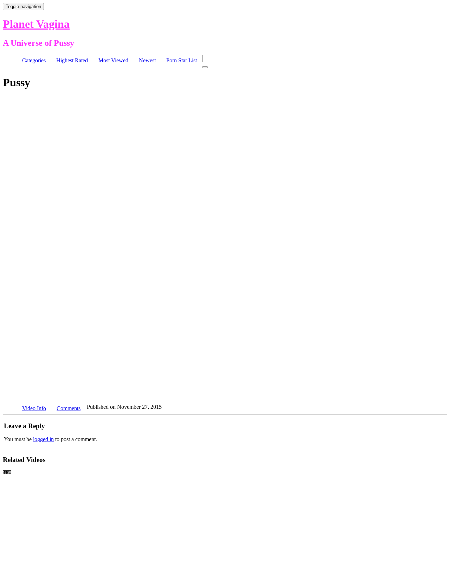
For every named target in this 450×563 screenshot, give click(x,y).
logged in (43, 439)
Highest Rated (72, 60)
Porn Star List (181, 60)
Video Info (34, 408)
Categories (34, 60)
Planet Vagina (36, 24)
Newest (147, 60)
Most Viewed (113, 60)
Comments (69, 408)
